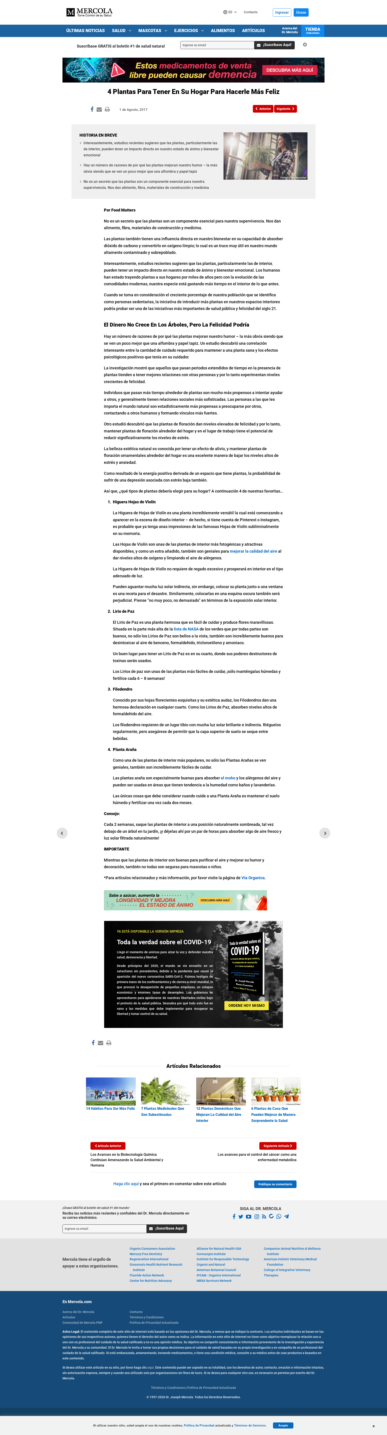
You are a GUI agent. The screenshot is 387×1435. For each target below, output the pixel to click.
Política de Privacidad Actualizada (154, 1322)
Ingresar (282, 12)
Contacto (136, 1312)
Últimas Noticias (85, 30)
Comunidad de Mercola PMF (82, 1322)
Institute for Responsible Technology (223, 1259)
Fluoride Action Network (147, 1275)
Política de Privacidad (199, 1425)
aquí (150, 1367)
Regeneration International (149, 1259)
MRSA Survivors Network (214, 1280)
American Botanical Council (216, 1270)
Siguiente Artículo (277, 1146)
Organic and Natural (211, 1264)
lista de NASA (186, 629)
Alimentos (223, 30)
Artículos (253, 30)
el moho (228, 778)
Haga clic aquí (126, 1183)
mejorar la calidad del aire (253, 551)
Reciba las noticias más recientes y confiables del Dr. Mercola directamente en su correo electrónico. (125, 1215)
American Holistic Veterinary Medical (290, 1261)
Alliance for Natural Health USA (219, 1248)
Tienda (312, 30)
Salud (119, 30)
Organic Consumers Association (152, 1248)
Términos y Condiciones (147, 1317)
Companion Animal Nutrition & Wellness (292, 1251)
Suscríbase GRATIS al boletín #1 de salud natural (121, 46)
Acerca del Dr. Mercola (290, 30)
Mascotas (150, 30)
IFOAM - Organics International (219, 1275)
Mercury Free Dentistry (146, 1254)
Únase (301, 12)
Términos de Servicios (250, 1425)
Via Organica (253, 877)
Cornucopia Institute (211, 1254)
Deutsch (231, 21)
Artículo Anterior (109, 1146)
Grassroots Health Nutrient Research (156, 1267)
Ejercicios (186, 30)
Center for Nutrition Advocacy (151, 1280)
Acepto (283, 1425)
